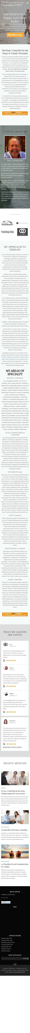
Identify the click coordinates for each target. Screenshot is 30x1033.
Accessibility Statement (19, 972)
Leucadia (21, 357)
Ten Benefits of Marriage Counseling (14, 830)
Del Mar (4, 357)
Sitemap (11, 972)
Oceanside (15, 357)
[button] (24, 958)
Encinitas (25, 355)
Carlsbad (9, 357)
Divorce (3, 788)
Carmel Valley (20, 359)
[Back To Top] (15, 964)
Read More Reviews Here (12, 747)
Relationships (5, 827)
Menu (27, 3)
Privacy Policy (21, 970)
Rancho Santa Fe (11, 359)
